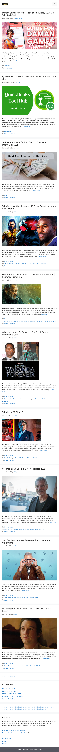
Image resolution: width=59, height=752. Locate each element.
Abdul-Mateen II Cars (24, 263)
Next (12, 676)
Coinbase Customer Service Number (13, 730)
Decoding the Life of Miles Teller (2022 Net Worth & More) (27, 609)
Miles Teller (22, 666)
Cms (3, 707)
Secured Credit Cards (9, 699)
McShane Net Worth (33, 458)
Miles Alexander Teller (11, 666)
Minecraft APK (6, 738)
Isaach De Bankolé (37, 399)
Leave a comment (9, 134)
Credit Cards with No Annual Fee (12, 696)
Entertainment (8, 261)
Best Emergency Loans (9, 691)
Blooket (4, 741)
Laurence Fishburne (30, 321)
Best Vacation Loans (8, 688)
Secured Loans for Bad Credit (11, 693)
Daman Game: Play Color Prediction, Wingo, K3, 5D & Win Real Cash (28, 14)
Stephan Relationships (37, 529)
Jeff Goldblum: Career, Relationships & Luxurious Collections (26, 541)
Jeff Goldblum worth (32, 597)
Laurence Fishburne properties (46, 321)
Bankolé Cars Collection (11, 399)
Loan (5, 195)
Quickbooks (8, 131)
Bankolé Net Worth (25, 399)
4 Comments (8, 68)
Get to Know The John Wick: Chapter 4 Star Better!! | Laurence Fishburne (28, 275)
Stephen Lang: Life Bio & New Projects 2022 (23, 469)
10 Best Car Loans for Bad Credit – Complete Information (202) (24, 143)
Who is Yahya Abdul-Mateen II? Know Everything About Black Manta (29, 207)
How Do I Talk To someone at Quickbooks (15, 733)
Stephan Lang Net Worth (21, 529)
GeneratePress (39, 749)
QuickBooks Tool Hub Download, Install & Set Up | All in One (29, 77)
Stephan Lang (8, 529)
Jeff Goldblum (8, 597)
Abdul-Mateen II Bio (10, 263)
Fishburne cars (18, 321)
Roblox (4, 744)
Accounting (7, 65)
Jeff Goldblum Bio (19, 597)
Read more (19, 61)
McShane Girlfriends (19, 458)
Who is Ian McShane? (12, 412)
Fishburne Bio (8, 321)
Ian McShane (8, 458)
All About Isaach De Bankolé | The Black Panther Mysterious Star (26, 333)
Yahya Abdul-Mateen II (38, 263)
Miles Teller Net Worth (33, 666)
